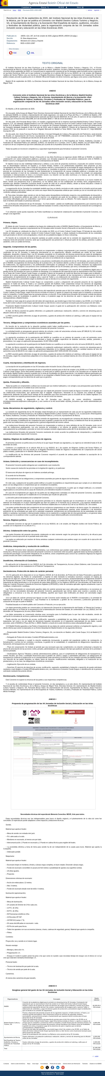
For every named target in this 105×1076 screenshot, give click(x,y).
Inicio (14, 10)
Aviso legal (35, 1063)
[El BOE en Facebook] (52, 1068)
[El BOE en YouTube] (63, 1068)
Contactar (6, 1063)
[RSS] (42, 1068)
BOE (19, 10)
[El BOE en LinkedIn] (57, 1068)
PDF (15, 53)
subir (96, 1056)
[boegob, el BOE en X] (47, 1068)
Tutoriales (85, 1063)
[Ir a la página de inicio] (53, 3)
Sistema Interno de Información (71, 1063)
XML (32, 53)
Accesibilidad (44, 1063)
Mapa (28, 1063)
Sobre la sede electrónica (18, 1063)
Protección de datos (55, 1063)
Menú (79, 7)
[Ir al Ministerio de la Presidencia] (4, 3)
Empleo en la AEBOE (96, 1063)
